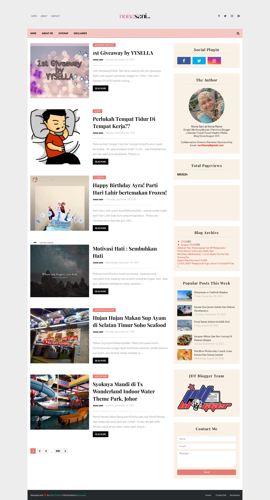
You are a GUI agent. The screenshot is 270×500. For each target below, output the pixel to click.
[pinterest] (238, 16)
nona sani (98, 59)
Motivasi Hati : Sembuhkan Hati (125, 252)
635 (58, 450)
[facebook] (219, 16)
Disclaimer (235, 495)
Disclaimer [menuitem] (80, 33)
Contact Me (221, 495)
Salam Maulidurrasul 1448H (192, 260)
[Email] (229, 60)
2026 (184, 241)
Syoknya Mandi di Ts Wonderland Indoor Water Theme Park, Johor (124, 391)
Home (34, 16)
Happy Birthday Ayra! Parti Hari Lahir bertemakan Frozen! (130, 189)
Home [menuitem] (33, 33)
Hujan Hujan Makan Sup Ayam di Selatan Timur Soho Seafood (129, 321)
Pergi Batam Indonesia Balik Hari (195, 250)
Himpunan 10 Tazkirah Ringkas (211, 292)
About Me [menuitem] (47, 33)
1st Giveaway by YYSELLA (123, 52)
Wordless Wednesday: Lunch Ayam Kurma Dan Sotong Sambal (213, 352)
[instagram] (232, 16)
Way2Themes (56, 495)
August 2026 (188, 244)
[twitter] (225, 16)
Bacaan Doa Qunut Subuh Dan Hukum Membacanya (214, 308)
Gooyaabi (81, 495)
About (44, 16)
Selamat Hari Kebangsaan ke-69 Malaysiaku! (201, 247)
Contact (55, 16)
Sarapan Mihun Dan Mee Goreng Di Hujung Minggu (213, 338)
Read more (100, 88)
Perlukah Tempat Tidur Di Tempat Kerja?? (124, 122)
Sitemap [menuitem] (63, 33)
